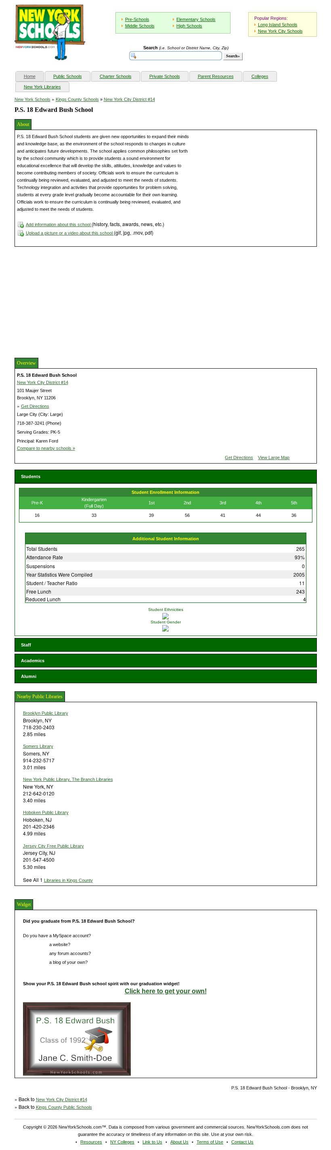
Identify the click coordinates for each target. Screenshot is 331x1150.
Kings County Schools (77, 99)
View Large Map (273, 457)
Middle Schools (140, 25)
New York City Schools (280, 31)
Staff (26, 644)
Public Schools (67, 76)
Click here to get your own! (166, 991)
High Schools (189, 25)
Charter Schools (116, 76)
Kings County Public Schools (64, 1107)
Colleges (259, 76)
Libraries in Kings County (68, 880)
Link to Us (152, 1142)
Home (34, 76)
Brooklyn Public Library (45, 713)
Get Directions (35, 406)
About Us (179, 1142)
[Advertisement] (75, 301)
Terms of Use (210, 1142)
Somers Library (38, 746)
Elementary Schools (196, 19)
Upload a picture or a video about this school (70, 233)
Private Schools (164, 76)
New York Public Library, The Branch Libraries (68, 779)
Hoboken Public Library (46, 812)
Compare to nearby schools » (46, 448)
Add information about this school (59, 224)
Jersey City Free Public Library (53, 846)
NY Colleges (122, 1142)
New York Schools (32, 99)
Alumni (28, 676)
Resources (91, 1142)
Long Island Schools (277, 24)
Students (30, 476)
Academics (32, 660)
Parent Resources (216, 76)
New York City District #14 (129, 99)
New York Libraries (42, 86)
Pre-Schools (137, 19)
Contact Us (242, 1142)
